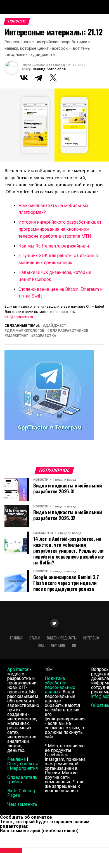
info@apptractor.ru (18, 317)
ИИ (74, 645)
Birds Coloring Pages (21, 793)
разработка (44, 336)
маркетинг (17, 336)
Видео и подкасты (62, 638)
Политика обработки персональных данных (60, 685)
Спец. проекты (22, 763)
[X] (53, 77)
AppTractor (18, 669)
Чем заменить (22, 804)
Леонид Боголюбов (49, 69)
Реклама (16, 759)
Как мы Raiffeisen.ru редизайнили (53, 246)
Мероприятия (24, 768)
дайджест (55, 326)
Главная (16, 638)
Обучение (58, 645)
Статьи (34, 638)
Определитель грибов (22, 779)
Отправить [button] (11, 850)
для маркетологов (25, 331)
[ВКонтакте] (24, 77)
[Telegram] (38, 77)
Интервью (91, 638)
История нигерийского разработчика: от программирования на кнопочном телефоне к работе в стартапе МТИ (59, 229)
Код (41, 645)
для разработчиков (69, 331)
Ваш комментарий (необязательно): (40, 830)
